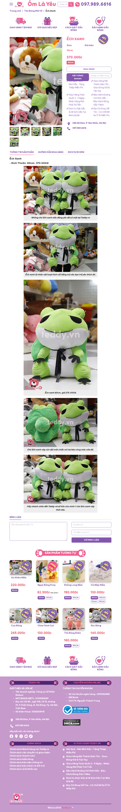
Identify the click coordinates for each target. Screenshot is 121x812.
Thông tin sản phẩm (22, 152)
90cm (102, 602)
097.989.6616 (96, 4)
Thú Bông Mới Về (33, 11)
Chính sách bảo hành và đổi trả (27, 766)
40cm (49, 598)
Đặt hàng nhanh (77, 77)
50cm (14, 590)
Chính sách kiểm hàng (21, 759)
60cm (70, 63)
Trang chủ (15, 11)
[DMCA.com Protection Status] (72, 722)
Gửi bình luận (91, 540)
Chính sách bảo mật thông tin (26, 762)
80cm (76, 598)
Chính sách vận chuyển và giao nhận (30, 753)
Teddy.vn (66, 808)
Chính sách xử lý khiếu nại (23, 769)
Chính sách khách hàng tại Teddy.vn (29, 749)
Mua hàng (89, 69)
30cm (41, 598)
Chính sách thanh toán (22, 756)
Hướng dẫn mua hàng (50, 152)
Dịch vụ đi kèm (76, 152)
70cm (94, 602)
